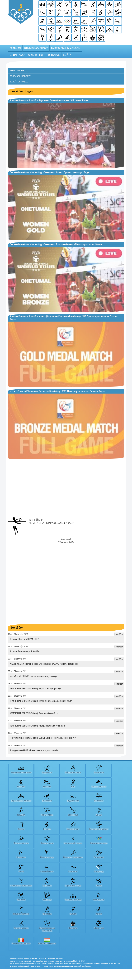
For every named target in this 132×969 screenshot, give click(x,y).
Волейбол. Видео (19, 82)
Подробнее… (85, 966)
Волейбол (16, 627)
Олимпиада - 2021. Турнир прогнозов (35, 54)
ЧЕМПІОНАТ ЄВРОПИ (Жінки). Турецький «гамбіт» (33, 713)
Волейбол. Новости (20, 76)
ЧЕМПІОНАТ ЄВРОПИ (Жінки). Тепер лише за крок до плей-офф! (41, 701)
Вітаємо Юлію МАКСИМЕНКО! (24, 639)
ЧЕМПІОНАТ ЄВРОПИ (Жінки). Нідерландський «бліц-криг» (38, 725)
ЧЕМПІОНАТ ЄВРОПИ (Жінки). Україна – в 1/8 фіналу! (35, 688)
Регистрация (17, 70)
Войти (67, 54)
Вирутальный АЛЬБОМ (65, 48)
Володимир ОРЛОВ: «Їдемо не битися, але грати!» (34, 750)
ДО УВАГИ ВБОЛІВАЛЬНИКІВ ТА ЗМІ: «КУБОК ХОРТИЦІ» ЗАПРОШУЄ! (43, 738)
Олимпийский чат (36, 48)
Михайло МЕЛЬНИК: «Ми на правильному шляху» (33, 676)
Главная (15, 48)
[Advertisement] (66, 489)
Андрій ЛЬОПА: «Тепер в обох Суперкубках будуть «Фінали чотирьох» (44, 663)
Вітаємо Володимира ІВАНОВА (25, 651)
